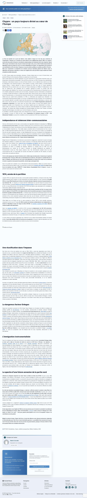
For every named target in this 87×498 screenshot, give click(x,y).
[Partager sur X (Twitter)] (6, 30)
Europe (33, 27)
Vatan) (43, 311)
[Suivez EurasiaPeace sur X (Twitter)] (66, 487)
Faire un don (67, 483)
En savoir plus (64, 2)
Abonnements (26, 488)
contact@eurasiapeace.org (70, 484)
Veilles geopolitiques (12, 14)
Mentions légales (40, 493)
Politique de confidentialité (50, 493)
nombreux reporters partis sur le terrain (12, 343)
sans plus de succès (15, 292)
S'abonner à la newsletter (38, 466)
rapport (22, 213)
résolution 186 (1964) (39, 165)
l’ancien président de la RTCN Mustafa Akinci (18, 396)
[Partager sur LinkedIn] (8, 30)
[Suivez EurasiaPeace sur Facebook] (73, 487)
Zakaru (11, 494)
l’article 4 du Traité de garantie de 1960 (24, 184)
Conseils (25, 486)
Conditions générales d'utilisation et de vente (66, 493)
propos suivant (42, 282)
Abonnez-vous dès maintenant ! (76, 9)
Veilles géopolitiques (34, 2)
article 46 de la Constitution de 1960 (28, 143)
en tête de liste (29, 366)
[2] (38, 145)
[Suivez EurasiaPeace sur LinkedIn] (69, 487)
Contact (24, 484)
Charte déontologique (80, 493)
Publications (24, 2)
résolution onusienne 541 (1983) (39, 203)
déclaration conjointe (19, 272)
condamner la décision (13, 385)
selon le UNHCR (38, 358)
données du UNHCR (12, 208)
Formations (55, 2)
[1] (40, 86)
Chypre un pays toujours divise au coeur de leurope (27, 14)
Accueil (5, 14)
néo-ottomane (16, 309)
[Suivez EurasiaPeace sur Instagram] (76, 487)
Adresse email (32, 460)
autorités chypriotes (32, 343)
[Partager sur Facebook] (10, 30)
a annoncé (31, 410)
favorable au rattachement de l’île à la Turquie (28, 395)
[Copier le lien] (3, 30)
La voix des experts (46, 2)
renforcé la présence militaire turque (28, 402)
